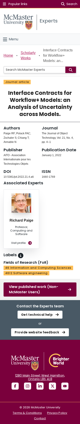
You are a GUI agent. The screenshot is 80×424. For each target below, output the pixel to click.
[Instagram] (27, 386)
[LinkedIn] (40, 386)
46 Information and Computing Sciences (38, 268)
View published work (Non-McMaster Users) (33, 289)
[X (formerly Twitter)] (52, 386)
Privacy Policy (57, 413)
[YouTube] (64, 386)
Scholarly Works (28, 55)
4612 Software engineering (26, 273)
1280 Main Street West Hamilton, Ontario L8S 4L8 (40, 377)
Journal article (17, 82)
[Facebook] (15, 386)
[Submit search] (70, 70)
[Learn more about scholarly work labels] (20, 255)
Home (8, 55)
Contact (40, 418)
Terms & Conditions (27, 413)
